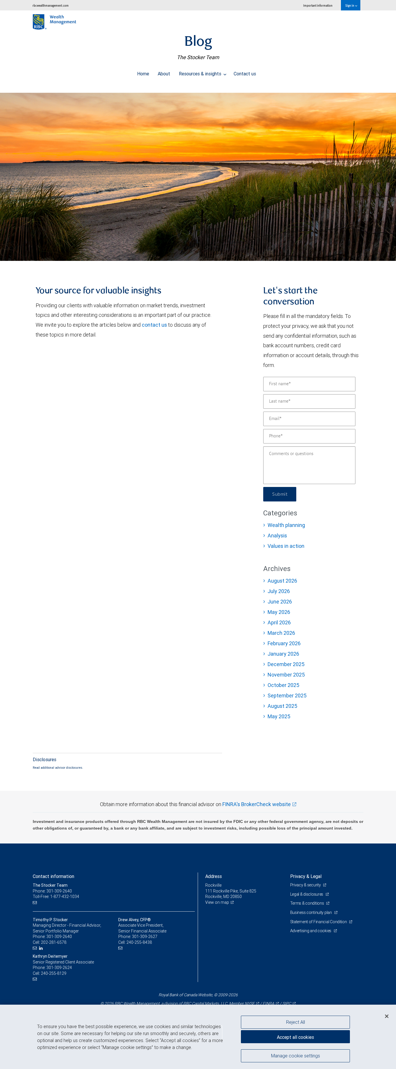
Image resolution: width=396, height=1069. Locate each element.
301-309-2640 (59, 936)
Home (143, 74)
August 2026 (282, 580)
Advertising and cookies (311, 930)
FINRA (268, 1003)
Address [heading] (213, 876)
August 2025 (282, 706)
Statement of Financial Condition (319, 921)
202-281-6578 (53, 942)
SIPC (286, 1003)
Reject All (295, 1022)
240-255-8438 (139, 942)
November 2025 (286, 674)
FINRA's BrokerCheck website (256, 804)
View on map (217, 902)
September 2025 (287, 695)
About (164, 74)
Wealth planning (286, 525)
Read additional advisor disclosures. (58, 768)
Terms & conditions (307, 903)
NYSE (250, 1003)
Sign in (350, 5)
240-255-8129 (53, 973)
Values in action (286, 546)
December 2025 (286, 664)
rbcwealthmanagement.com (50, 5)
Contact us (245, 74)
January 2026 (283, 653)
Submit (279, 494)
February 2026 (284, 643)
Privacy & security (306, 885)
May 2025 (279, 716)
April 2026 (279, 622)
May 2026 (279, 612)
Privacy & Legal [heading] (305, 876)
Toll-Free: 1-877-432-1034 (56, 896)
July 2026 (279, 591)
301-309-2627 (144, 936)
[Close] (386, 1016)
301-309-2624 (59, 967)
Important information (318, 5)
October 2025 (283, 685)
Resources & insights (200, 74)
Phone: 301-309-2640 (52, 891)
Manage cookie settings (295, 1055)
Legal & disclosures (307, 894)
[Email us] (35, 902)
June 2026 (280, 601)
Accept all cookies (295, 1037)
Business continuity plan (311, 912)
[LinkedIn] (41, 948)
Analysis (277, 535)
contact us (154, 324)
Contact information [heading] (53, 876)
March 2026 (281, 633)
